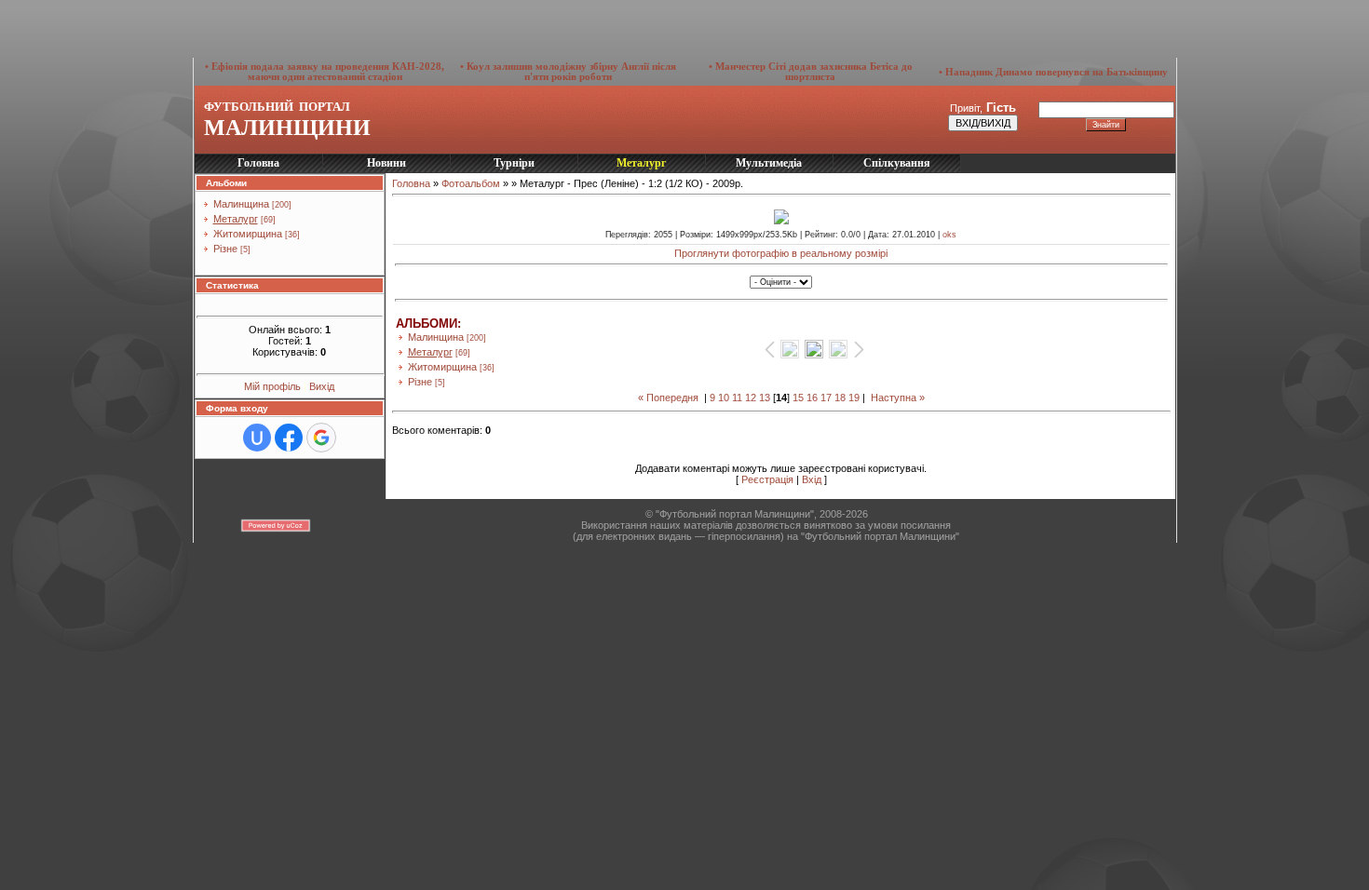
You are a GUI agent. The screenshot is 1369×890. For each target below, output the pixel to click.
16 (812, 397)
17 (826, 397)
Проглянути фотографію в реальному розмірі (781, 253)
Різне (225, 248)
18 (840, 397)
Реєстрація (767, 479)
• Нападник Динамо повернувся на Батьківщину (1053, 72)
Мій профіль (274, 386)
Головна (411, 183)
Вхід (811, 479)
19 (854, 397)
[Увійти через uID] (257, 438)
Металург (235, 218)
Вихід (321, 386)
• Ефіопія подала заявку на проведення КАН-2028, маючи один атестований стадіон (324, 71)
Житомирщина (247, 233)
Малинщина (241, 203)
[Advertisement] (466, 28)
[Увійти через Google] (321, 437)
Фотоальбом (470, 183)
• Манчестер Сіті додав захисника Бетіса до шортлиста (811, 71)
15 (798, 397)
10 (723, 397)
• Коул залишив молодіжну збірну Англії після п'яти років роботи (568, 71)
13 (764, 397)
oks (949, 234)
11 (737, 397)
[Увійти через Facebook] (289, 438)
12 (750, 397)
